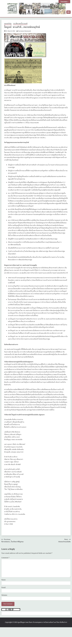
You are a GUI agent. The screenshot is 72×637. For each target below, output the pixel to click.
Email (3, 587)
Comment (5, 558)
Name (3, 580)
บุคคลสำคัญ (7, 24)
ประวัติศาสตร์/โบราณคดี (20, 24)
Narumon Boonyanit (24, 31)
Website (4, 595)
